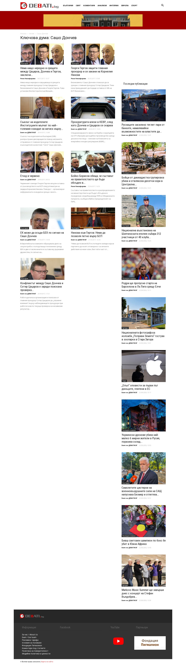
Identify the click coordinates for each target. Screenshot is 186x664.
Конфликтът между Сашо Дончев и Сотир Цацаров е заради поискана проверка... (41, 287)
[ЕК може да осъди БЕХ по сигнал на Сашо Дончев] (42, 218)
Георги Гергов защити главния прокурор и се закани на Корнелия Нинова (92, 71)
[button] (162, 5)
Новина (24, 171)
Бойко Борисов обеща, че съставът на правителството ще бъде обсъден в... (92, 179)
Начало (23, 33)
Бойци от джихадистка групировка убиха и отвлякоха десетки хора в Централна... (143, 181)
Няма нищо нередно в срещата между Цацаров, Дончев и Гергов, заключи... (40, 71)
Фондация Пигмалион (32, 645)
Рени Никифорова (27, 78)
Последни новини (129, 173)
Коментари (89, 5)
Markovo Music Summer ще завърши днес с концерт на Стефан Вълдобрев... (143, 593)
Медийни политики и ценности (36, 653)
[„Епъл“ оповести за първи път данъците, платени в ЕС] (144, 366)
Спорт (134, 5)
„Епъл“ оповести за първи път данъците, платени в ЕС (140, 387)
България (68, 5)
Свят (78, 5)
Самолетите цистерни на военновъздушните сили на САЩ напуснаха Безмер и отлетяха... (142, 491)
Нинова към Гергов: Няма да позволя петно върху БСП (88, 234)
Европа (125, 5)
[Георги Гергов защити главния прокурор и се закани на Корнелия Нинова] (93, 54)
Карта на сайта (47, 661)
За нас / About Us (30, 634)
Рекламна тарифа (30, 640)
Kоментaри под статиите (33, 648)
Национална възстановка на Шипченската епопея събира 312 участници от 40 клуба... (141, 234)
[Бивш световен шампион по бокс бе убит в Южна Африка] (144, 521)
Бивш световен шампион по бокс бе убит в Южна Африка (144, 542)
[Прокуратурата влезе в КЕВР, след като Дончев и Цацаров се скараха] (93, 108)
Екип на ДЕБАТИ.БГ (28, 132)
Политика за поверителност (35, 651)
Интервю (114, 5)
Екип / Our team (29, 637)
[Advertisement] (144, 53)
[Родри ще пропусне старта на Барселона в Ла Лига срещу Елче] (144, 264)
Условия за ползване (32, 642)
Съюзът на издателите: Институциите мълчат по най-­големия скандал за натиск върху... (41, 125)
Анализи (102, 5)
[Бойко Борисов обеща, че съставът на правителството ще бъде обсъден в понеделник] (93, 162)
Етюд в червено (30, 176)
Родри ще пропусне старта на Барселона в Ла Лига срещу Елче (141, 285)
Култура (125, 328)
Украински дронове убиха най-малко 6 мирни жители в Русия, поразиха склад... (141, 438)
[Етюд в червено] (42, 162)
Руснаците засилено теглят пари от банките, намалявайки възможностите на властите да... (143, 128)
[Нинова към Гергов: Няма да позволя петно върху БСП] (93, 218)
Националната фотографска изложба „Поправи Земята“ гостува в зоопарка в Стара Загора (143, 336)
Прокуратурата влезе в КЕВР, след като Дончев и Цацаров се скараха (92, 123)
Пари (124, 120)
